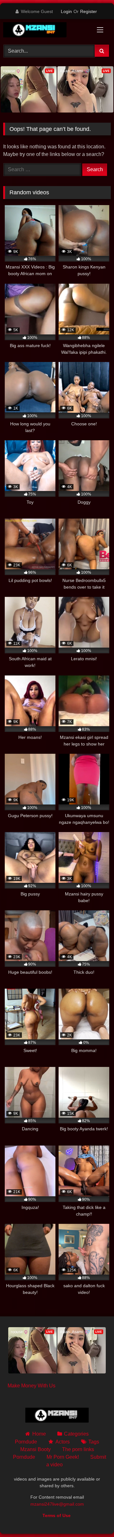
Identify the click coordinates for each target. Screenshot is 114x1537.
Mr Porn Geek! (63, 1457)
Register (88, 11)
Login (66, 11)
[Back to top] (94, 1518)
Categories (76, 1434)
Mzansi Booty (35, 1449)
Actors (62, 1441)
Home (39, 1434)
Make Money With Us (31, 1385)
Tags (93, 1441)
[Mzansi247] (46, 31)
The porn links (78, 1449)
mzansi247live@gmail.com (57, 1504)
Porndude (26, 1441)
